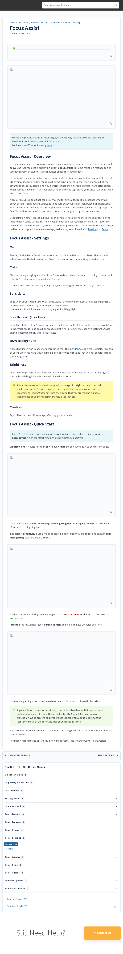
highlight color (77, 349)
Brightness (18, 364)
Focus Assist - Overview (30, 156)
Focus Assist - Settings (29, 238)
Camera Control (14, 806)
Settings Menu (14, 798)
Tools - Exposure (14, 822)
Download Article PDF (17, 906)
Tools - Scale (13, 865)
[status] (61, 141)
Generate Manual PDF (17, 899)
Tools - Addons (14, 872)
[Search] (115, 5)
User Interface (13, 790)
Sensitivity (17, 293)
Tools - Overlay (14, 857)
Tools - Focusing (73, 22)
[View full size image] (61, 52)
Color (14, 267)
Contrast (16, 407)
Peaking (92, 229)
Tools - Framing (14, 814)
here (49, 145)
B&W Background (23, 341)
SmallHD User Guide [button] (14, 1)
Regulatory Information (18, 782)
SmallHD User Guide (19, 22)
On (12, 247)
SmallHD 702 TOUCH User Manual (46, 22)
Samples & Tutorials (16, 888)
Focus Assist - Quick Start (32, 424)
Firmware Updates (15, 880)
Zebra (105, 229)
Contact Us (104, 933)
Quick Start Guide (15, 774)
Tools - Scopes (13, 830)
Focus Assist (24, 28)
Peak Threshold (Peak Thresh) (29, 317)
